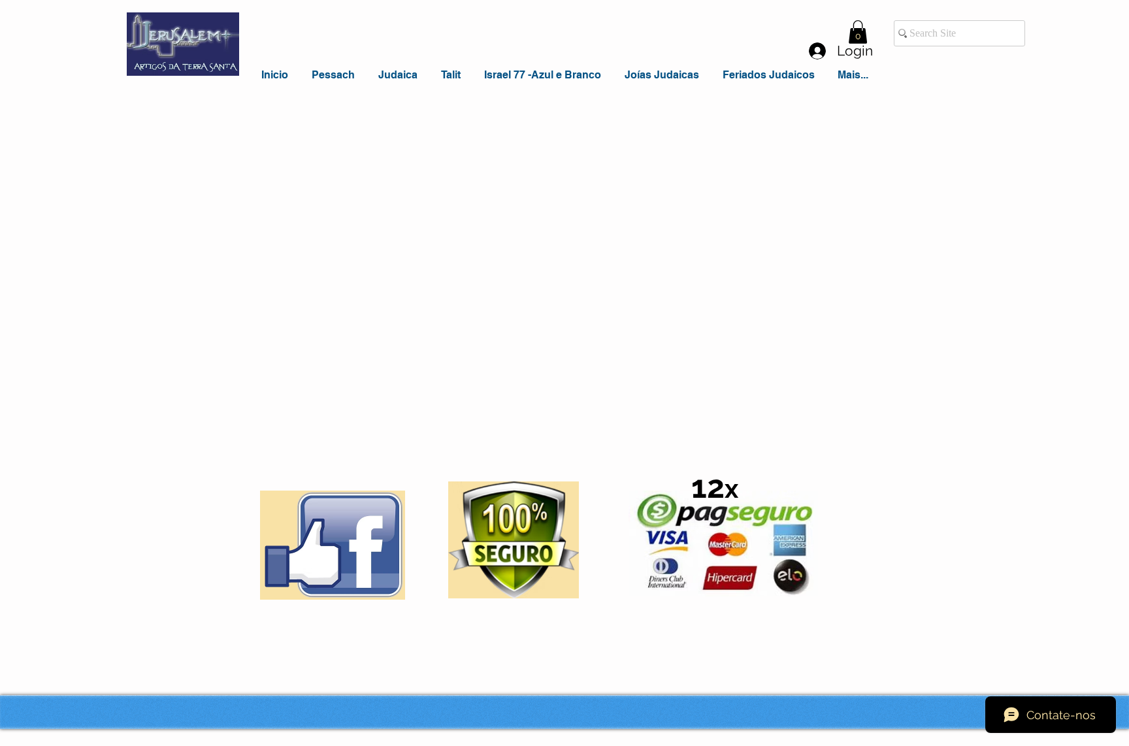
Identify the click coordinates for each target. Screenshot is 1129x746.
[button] (858, 32)
